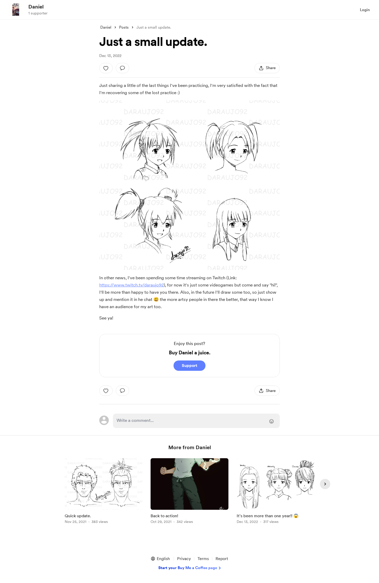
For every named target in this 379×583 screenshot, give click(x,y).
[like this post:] (106, 68)
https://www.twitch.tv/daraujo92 (131, 285)
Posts (124, 27)
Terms (203, 558)
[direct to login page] (196, 421)
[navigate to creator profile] (15, 9)
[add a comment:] (122, 68)
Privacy (184, 558)
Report (222, 558)
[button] (160, 559)
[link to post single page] (103, 492)
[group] (103, 492)
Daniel (36, 7)
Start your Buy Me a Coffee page (187, 567)
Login (365, 9)
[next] (325, 484)
